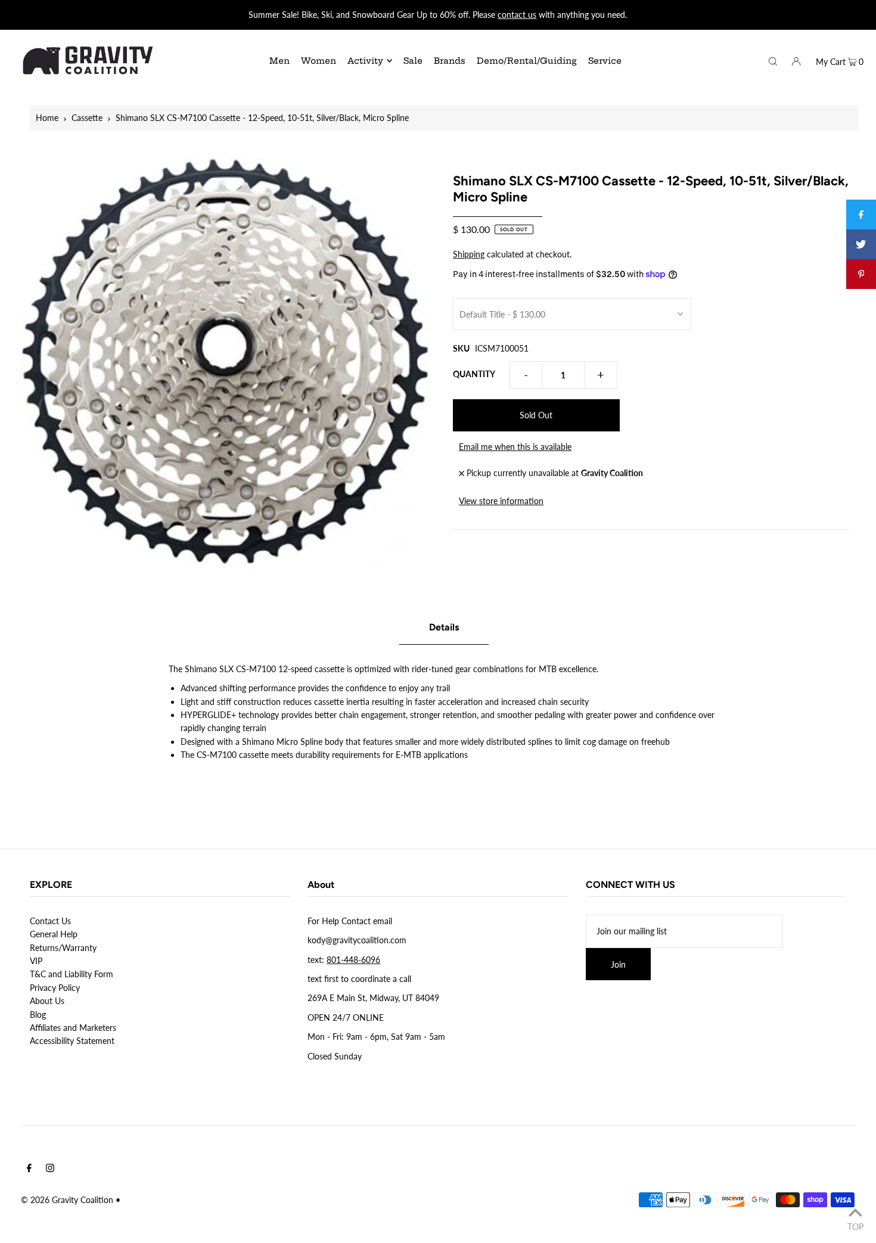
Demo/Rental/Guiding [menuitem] (527, 60)
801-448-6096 (353, 960)
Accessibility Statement (72, 1041)
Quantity (474, 374)
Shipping (468, 254)
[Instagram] (50, 1169)
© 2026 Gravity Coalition (67, 1200)
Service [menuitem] (605, 60)
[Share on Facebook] (861, 214)
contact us (517, 15)
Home (47, 118)
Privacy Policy (55, 988)
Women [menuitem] (318, 60)
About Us (47, 1001)
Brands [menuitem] (449, 60)
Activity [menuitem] (365, 60)
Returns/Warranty (63, 948)
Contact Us (50, 921)
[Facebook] (29, 1169)
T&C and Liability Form (71, 974)
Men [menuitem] (279, 60)
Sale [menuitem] (413, 60)
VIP (36, 961)
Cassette (87, 118)
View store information (501, 501)
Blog (38, 1014)
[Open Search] (773, 60)
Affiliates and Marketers (73, 1028)
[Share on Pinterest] (861, 274)
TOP (855, 1226)
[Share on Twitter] (861, 244)
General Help (53, 934)
